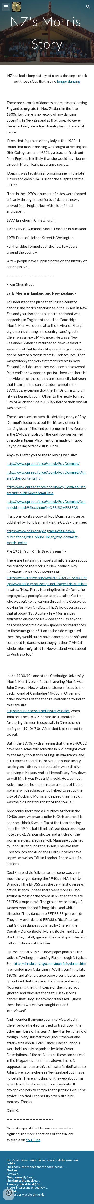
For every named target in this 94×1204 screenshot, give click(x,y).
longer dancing (68, 81)
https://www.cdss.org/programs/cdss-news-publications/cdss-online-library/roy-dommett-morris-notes (43, 537)
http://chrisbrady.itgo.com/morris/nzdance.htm (50, 964)
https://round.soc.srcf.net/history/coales (38, 711)
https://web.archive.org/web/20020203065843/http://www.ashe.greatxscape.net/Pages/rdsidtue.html (47, 584)
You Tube (33, 1140)
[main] (47, 32)
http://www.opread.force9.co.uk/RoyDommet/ (43, 464)
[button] (6, 6)
